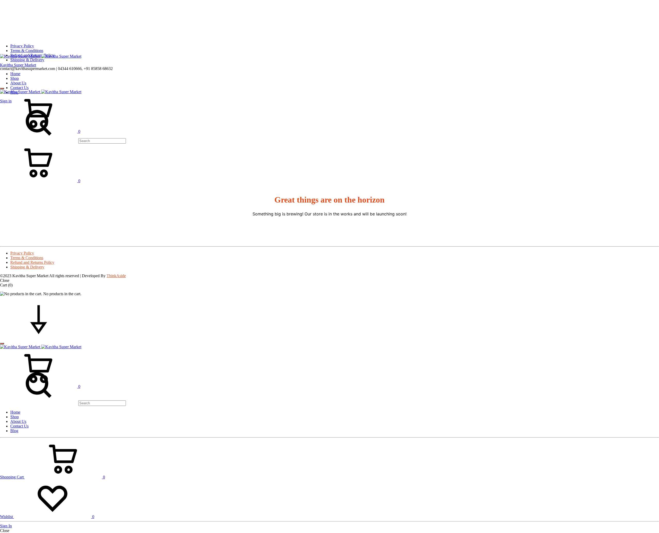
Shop (14, 78)
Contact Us (19, 87)
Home (15, 74)
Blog (14, 431)
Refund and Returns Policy (32, 262)
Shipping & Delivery (27, 60)
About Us (18, 83)
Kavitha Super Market (18, 65)
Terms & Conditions (26, 50)
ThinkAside (116, 276)
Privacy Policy (22, 46)
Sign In (6, 526)
